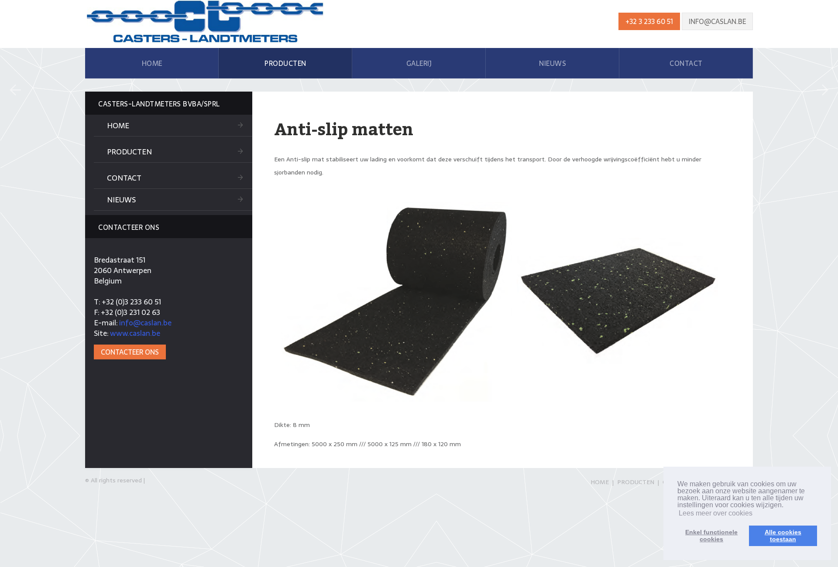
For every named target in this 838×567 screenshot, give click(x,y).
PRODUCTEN (285, 63)
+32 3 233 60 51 (649, 21)
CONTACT (686, 63)
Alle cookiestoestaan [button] (783, 536)
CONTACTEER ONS (130, 352)
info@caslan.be (717, 21)
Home (118, 126)
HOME (152, 63)
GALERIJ (419, 63)
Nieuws (121, 200)
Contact (124, 178)
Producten (129, 152)
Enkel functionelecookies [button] (711, 536)
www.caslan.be (135, 333)
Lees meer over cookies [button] (715, 513)
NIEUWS (552, 63)
